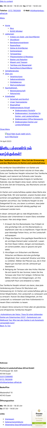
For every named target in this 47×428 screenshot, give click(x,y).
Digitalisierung (16, 82)
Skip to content (6, 1)
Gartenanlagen (16, 51)
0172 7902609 (14, 10)
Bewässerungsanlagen (19, 42)
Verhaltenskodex (12, 71)
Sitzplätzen (14, 40)
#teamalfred (15, 105)
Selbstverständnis (17, 79)
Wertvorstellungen (17, 85)
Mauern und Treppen (18, 62)
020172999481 (6, 376)
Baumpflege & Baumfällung (21, 68)
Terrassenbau (15, 54)
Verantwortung (16, 76)
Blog (12, 28)
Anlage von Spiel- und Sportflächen (25, 37)
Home (7, 25)
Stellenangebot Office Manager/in (29, 119)
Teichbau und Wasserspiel (20, 65)
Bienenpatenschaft (17, 91)
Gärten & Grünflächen (19, 48)
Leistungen (9, 34)
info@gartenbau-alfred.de (11, 382)
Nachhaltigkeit (11, 88)
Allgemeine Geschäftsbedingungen (19, 425)
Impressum (9, 419)
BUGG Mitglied (16, 31)
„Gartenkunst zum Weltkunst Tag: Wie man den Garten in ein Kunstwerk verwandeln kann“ (22, 320)
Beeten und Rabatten (18, 59)
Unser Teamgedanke (18, 102)
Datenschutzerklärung (14, 422)
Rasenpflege (15, 45)
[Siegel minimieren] (44, 411)
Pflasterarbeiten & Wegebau (21, 57)
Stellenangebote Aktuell (20, 108)
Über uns (9, 74)
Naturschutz (15, 93)
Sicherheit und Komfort (19, 99)
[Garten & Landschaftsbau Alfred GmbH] (15, 358)
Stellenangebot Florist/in (25, 110)
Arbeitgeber (10, 96)
